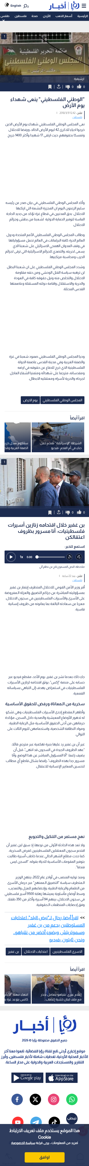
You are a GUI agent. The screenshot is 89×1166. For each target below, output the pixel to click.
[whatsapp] (72, 1099)
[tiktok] (54, 1122)
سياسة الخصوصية (23, 1143)
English (15, 5)
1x (21, 557)
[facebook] (17, 1099)
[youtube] (18, 1122)
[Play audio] (11, 557)
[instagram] (53, 1099)
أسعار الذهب (63, 16)
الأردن (46, 16)
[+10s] (79, 557)
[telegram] (36, 1122)
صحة (34, 16)
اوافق (44, 1157)
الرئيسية (82, 16)
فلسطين (20, 16)
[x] (35, 1099)
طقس (4, 16)
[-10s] (69, 557)
